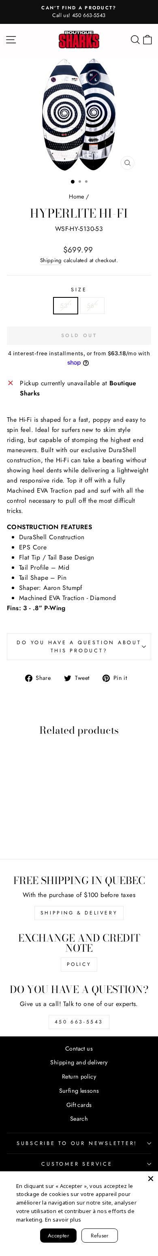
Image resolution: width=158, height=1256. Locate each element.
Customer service (76, 1164)
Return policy (79, 1076)
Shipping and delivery (78, 1062)
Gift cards (79, 1105)
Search (79, 1119)
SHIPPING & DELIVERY (79, 912)
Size (79, 289)
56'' (92, 305)
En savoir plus (63, 1219)
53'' (65, 305)
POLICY (79, 964)
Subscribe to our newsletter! (77, 1143)
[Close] (151, 1179)
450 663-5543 (79, 1021)
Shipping (51, 260)
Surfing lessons (79, 1091)
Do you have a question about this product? (79, 646)
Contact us (79, 1049)
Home (76, 196)
